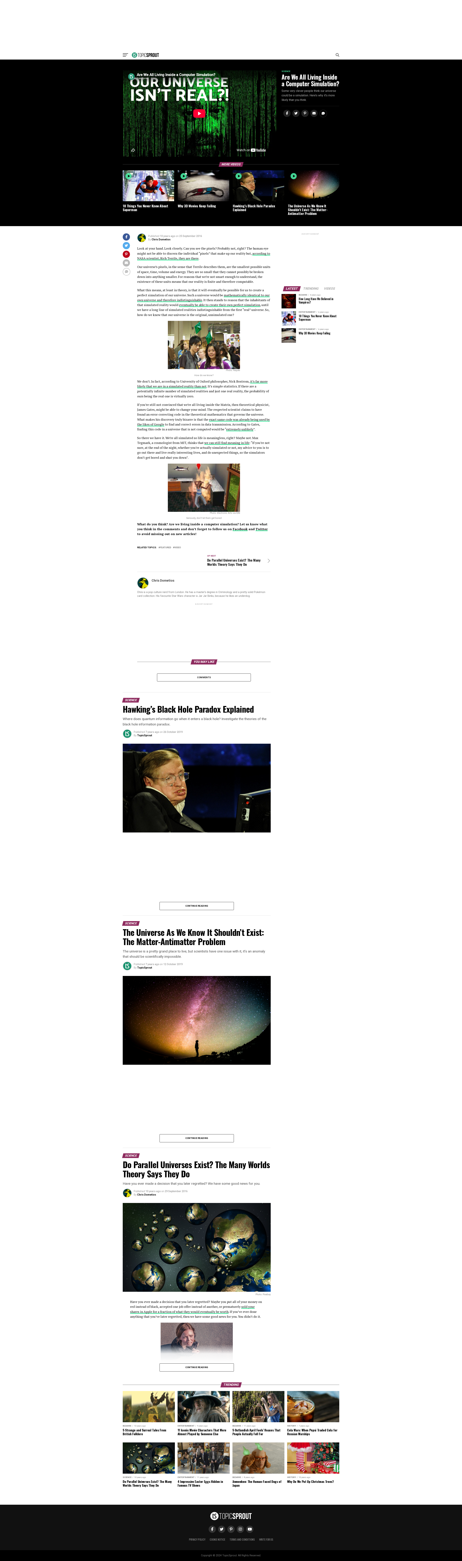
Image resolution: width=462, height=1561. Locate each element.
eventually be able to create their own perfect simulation (219, 305)
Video (177, 547)
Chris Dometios (161, 239)
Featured (165, 547)
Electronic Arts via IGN (228, 513)
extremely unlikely (239, 429)
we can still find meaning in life (226, 443)
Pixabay (267, 1294)
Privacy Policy (197, 1539)
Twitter (262, 529)
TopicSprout (144, 735)
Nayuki (236, 370)
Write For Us (266, 1539)
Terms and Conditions (242, 1539)
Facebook (240, 529)
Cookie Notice (217, 1539)
